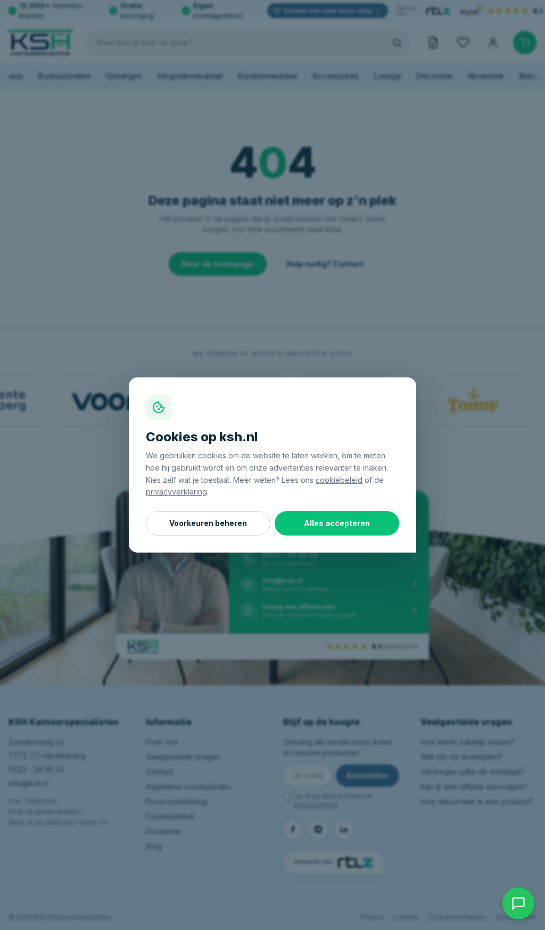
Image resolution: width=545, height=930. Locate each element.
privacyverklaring (176, 491)
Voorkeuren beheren (208, 523)
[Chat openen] (518, 903)
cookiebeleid (339, 479)
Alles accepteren (337, 523)
